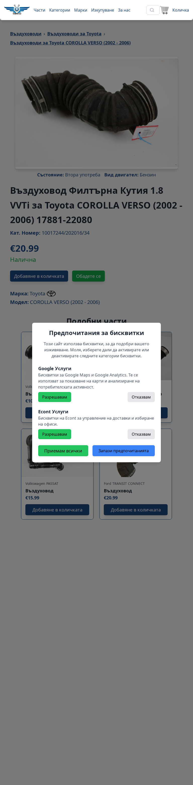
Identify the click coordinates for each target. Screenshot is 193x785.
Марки (80, 10)
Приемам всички (63, 451)
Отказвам (141, 397)
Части (39, 10)
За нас (124, 10)
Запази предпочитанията (124, 450)
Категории (59, 10)
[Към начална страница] (17, 9)
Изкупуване (102, 10)
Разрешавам (54, 397)
